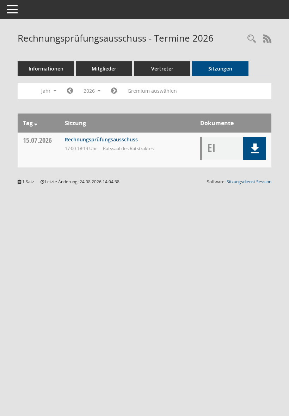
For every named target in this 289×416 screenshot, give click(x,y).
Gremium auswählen (152, 90)
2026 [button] (90, 90)
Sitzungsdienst (249, 182)
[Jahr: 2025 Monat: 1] (70, 91)
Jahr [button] (46, 90)
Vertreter (162, 68)
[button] (254, 148)
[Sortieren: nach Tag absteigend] (35, 123)
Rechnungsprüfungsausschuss (101, 139)
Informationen (46, 68)
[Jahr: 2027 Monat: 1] (114, 91)
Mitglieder (104, 68)
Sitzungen (220, 68)
